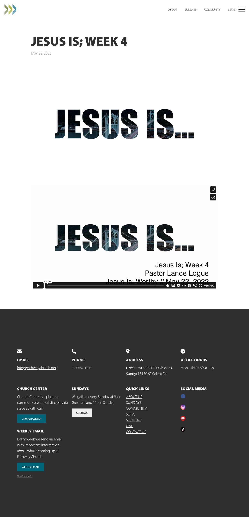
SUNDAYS (133, 402)
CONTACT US (136, 431)
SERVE (130, 414)
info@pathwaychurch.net (36, 367)
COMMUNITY (136, 408)
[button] (241, 9)
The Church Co (24, 476)
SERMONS (133, 419)
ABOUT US (134, 396)
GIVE (129, 425)
